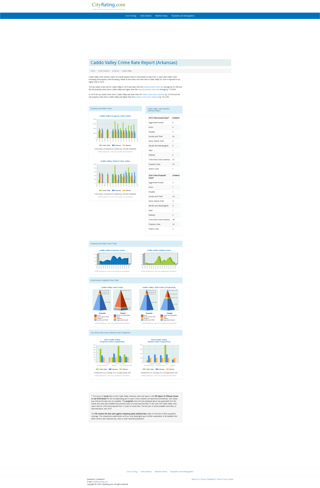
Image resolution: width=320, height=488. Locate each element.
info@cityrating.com (100, 482)
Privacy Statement (208, 479)
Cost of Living (131, 16)
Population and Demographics (182, 16)
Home (93, 71)
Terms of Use (222, 479)
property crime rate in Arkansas (147, 97)
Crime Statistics (146, 16)
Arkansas (115, 71)
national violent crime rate (153, 87)
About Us (195, 479)
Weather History (161, 16)
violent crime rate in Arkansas (153, 94)
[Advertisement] (160, 39)
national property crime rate (148, 89)
